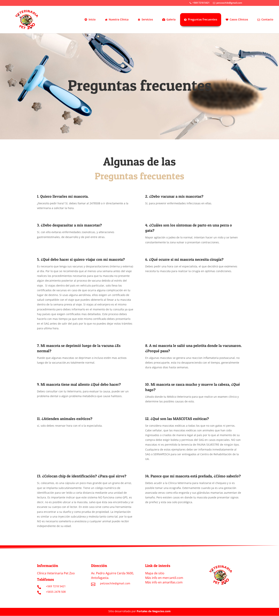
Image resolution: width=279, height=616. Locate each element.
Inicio (92, 19)
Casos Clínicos (239, 19)
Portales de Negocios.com (154, 611)
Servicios (147, 19)
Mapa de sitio (154, 573)
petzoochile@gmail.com (229, 3)
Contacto (267, 19)
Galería (171, 19)
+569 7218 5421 (201, 3)
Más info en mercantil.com (164, 578)
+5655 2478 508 (56, 591)
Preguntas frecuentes (202, 19)
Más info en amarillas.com (164, 582)
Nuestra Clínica (118, 19)
